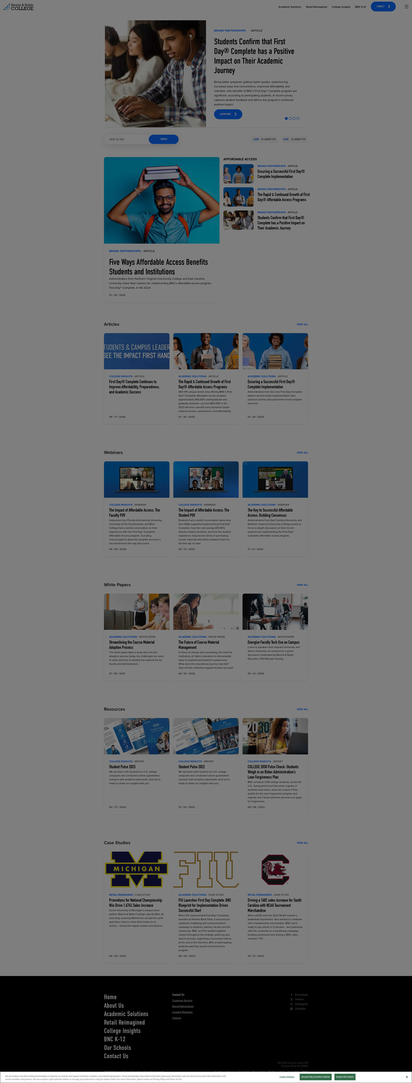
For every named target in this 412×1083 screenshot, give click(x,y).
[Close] (406, 1076)
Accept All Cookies (345, 1077)
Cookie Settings (287, 1077)
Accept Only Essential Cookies (315, 1077)
